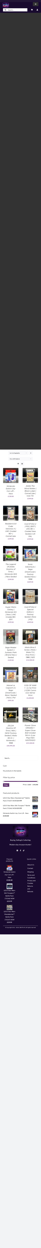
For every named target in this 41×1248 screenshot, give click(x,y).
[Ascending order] (31, 453)
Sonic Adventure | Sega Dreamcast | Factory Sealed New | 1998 (30, 571)
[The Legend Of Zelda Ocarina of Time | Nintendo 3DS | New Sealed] (10, 547)
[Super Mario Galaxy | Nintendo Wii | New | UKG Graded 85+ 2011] (10, 590)
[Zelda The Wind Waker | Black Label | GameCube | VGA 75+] (30, 469)
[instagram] (17, 850)
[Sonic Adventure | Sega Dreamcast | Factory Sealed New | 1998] (30, 547)
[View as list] (22, 464)
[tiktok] (23, 850)
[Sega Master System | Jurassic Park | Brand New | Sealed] (10, 630)
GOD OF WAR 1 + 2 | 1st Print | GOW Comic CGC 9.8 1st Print (30, 690)
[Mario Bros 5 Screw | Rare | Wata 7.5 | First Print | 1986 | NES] (30, 630)
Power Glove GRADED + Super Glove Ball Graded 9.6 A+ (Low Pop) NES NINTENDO (30, 732)
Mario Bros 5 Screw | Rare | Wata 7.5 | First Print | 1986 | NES (30, 652)
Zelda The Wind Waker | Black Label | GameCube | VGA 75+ (30, 491)
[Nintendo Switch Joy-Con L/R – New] (10, 469)
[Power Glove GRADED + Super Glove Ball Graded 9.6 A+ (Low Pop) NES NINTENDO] (30, 709)
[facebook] (20, 850)
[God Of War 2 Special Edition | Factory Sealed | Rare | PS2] (30, 590)
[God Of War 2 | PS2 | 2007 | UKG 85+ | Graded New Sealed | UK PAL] (30, 507)
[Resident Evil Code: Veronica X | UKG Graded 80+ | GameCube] (10, 507)
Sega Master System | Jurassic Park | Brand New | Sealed (11, 652)
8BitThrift (22, 927)
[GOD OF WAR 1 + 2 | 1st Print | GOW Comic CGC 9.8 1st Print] (30, 668)
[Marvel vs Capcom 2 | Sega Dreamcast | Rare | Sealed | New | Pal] (10, 668)
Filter (6, 785)
